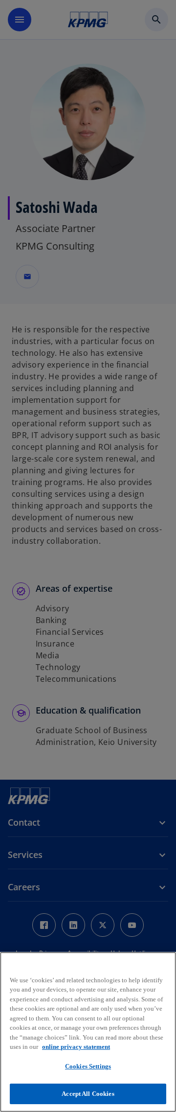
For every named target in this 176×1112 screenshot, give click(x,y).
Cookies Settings (88, 1066)
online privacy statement (76, 1046)
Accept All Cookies (88, 1093)
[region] (88, 1032)
